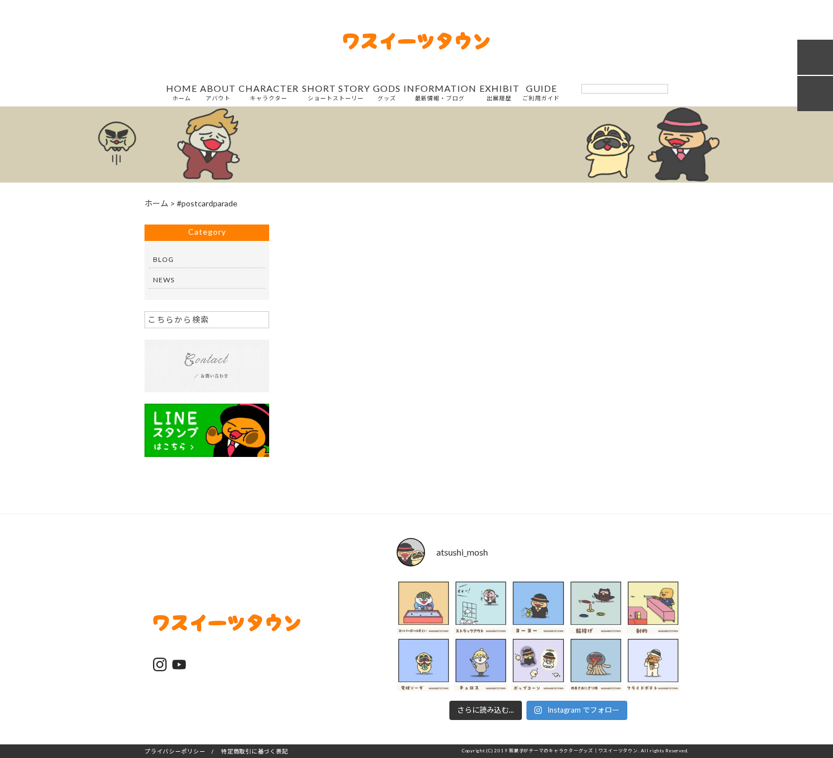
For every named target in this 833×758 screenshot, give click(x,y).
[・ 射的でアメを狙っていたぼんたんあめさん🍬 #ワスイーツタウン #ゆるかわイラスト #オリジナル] (653, 607)
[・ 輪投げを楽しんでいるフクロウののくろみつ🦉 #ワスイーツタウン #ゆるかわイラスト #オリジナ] (596, 607)
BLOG (163, 259)
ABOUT (218, 92)
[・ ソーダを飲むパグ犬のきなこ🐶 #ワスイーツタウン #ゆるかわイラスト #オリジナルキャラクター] (423, 664)
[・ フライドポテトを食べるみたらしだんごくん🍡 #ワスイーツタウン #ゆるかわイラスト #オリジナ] (653, 664)
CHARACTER (269, 92)
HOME (181, 92)
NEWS (164, 280)
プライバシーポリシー (175, 751)
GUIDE (541, 92)
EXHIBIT (499, 92)
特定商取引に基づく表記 (254, 751)
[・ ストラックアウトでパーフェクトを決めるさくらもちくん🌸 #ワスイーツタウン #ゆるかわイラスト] (481, 607)
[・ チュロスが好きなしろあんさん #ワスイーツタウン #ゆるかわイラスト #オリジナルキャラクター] (481, 664)
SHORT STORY (336, 92)
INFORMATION (440, 92)
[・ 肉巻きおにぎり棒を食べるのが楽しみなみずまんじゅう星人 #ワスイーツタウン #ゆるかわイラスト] (596, 664)
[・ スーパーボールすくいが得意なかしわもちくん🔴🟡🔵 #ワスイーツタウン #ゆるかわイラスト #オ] (423, 607)
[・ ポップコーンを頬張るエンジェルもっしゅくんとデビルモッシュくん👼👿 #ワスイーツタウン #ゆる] (538, 664)
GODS (387, 92)
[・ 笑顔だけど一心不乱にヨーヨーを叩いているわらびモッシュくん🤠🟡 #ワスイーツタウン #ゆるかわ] (538, 607)
